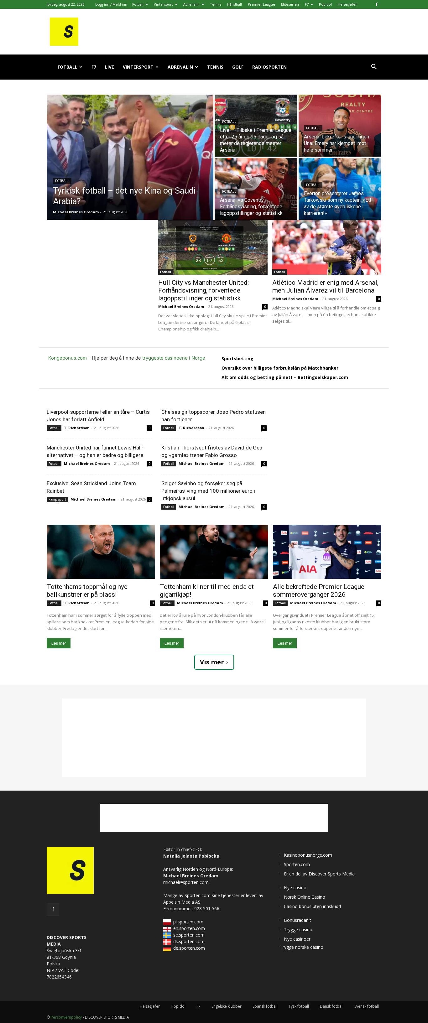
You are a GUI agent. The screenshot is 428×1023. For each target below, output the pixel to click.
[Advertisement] (102, 259)
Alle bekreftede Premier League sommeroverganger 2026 (318, 590)
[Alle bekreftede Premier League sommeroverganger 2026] (327, 552)
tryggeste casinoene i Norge (173, 358)
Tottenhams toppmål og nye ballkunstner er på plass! (87, 590)
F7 (307, 4)
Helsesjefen (348, 4)
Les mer (58, 643)
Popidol (325, 4)
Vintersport (163, 4)
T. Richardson (77, 427)
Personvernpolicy (66, 1017)
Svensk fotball (366, 1006)
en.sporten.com (189, 928)
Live (109, 67)
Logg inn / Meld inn (111, 4)
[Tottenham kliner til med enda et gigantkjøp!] (214, 552)
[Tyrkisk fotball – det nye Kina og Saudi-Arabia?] (130, 157)
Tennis (215, 4)
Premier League (261, 4)
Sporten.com (198, 895)
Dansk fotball (331, 1006)
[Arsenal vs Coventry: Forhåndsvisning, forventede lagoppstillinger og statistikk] (256, 189)
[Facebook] (376, 4)
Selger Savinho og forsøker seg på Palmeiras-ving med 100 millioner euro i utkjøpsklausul (208, 490)
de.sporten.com (189, 948)
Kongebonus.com (67, 358)
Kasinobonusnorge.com (308, 855)
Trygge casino (298, 929)
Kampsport (57, 499)
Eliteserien (290, 4)
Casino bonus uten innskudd (312, 906)
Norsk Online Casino (304, 897)
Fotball (138, 4)
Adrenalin (191, 4)
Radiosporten (269, 67)
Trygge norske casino (301, 947)
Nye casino (295, 888)
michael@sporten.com (186, 882)
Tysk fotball (299, 1006)
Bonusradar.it (297, 920)
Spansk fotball (265, 1006)
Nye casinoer (297, 939)
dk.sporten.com (189, 941)
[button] (373, 67)
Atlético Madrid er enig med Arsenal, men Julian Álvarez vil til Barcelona (325, 286)
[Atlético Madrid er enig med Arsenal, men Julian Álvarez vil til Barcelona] (327, 247)
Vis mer (212, 662)
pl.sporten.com (188, 922)
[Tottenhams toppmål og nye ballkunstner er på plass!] (101, 552)
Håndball (234, 4)
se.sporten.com (189, 935)
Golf (237, 67)
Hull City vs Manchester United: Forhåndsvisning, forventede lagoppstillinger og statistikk (203, 290)
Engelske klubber (226, 1006)
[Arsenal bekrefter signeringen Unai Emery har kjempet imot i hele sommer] (340, 126)
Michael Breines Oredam (181, 306)
